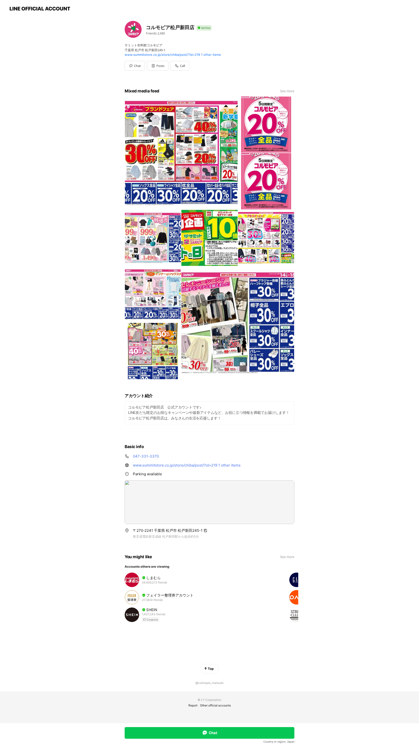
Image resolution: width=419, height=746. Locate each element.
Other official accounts (215, 705)
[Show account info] (203, 28)
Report (192, 705)
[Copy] (205, 530)
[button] (158, 66)
